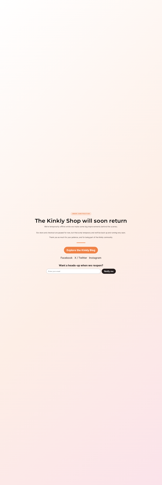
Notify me (108, 271)
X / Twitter (81, 257)
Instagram (95, 257)
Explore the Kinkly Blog (81, 250)
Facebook (66, 257)
